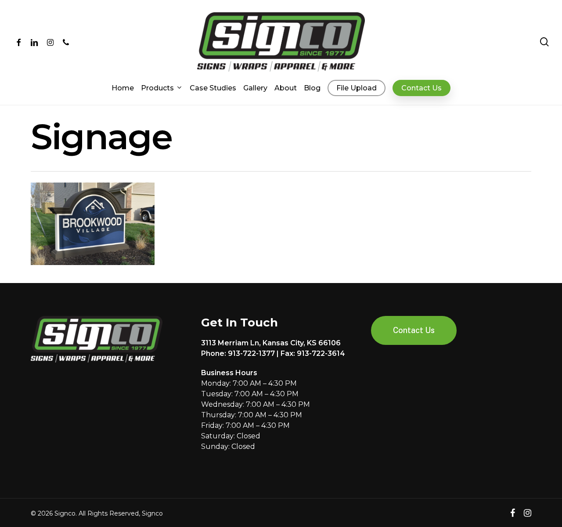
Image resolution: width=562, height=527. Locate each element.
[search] (544, 42)
